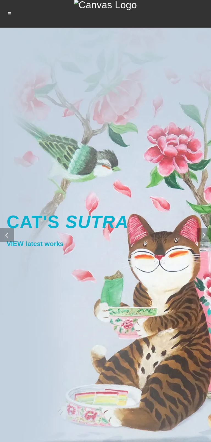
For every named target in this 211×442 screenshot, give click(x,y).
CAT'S (68, 222)
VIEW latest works (35, 243)
